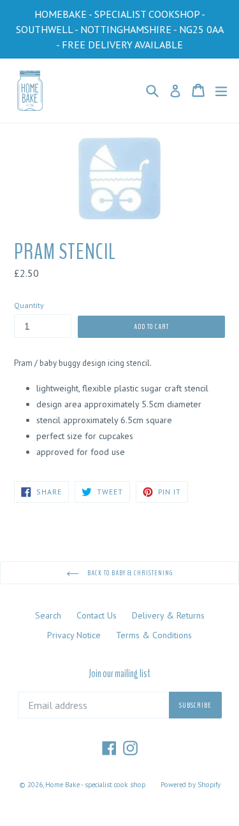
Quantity (29, 305)
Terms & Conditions (154, 635)
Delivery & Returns (168, 615)
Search (48, 615)
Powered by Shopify (191, 784)
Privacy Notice (74, 635)
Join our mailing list (119, 674)
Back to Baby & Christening (129, 573)
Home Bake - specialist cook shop (95, 784)
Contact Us (96, 615)
